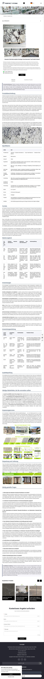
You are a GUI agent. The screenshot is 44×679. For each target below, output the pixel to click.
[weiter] (39, 53)
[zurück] (3, 53)
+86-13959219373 (9, 71)
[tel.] (42, 334)
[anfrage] (42, 340)
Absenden (22, 638)
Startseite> (5, 16)
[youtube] (19, 659)
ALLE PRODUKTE (5, 20)
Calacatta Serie (9, 16)
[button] (38, 581)
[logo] (10, 3)
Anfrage (22, 74)
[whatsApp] (42, 337)
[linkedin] (25, 659)
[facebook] (22, 659)
